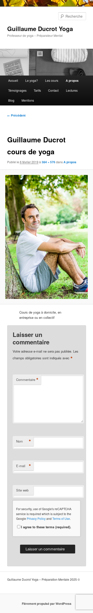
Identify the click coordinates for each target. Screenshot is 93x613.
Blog (11, 100)
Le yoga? (31, 80)
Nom (23, 441)
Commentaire (27, 380)
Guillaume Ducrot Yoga (40, 28)
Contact (53, 90)
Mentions (28, 100)
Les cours (51, 80)
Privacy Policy (36, 518)
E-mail (23, 466)
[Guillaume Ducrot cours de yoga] (46, 237)
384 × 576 (48, 162)
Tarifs (37, 90)
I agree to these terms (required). (46, 527)
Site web (22, 490)
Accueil (13, 80)
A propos (72, 80)
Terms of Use (61, 518)
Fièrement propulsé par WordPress (46, 603)
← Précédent (16, 115)
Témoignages (17, 90)
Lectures (72, 90)
